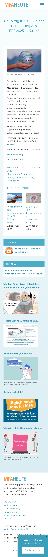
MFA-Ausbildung (11, 509)
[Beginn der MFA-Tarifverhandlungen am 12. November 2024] (33, 194)
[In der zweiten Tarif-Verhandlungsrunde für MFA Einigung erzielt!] (14, 194)
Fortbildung (13, 180)
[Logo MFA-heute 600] (16, 3)
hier (12, 144)
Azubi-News (27, 174)
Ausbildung (28, 177)
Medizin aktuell (11, 505)
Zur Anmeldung (15, 154)
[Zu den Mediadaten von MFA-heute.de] (20, 326)
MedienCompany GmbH (15, 529)
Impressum (14, 550)
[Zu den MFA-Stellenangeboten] (20, 401)
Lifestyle (7, 519)
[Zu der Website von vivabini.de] (20, 293)
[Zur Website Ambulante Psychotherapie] (20, 359)
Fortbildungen (10, 512)
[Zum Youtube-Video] (20, 433)
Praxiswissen (9, 502)
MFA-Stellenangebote (14, 515)
